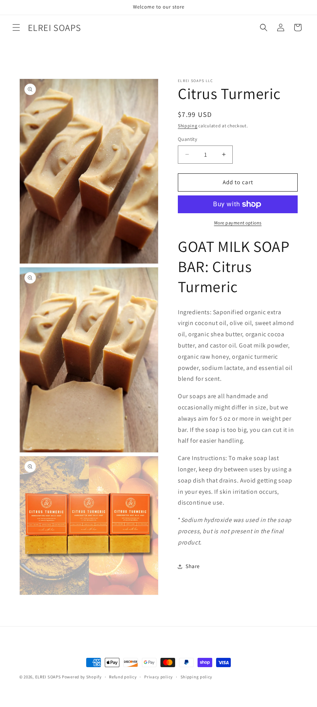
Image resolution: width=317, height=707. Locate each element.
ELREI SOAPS (48, 677)
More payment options (238, 223)
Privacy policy (158, 677)
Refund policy (122, 677)
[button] (16, 27)
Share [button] (193, 566)
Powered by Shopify (82, 677)
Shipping (188, 125)
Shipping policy (197, 677)
